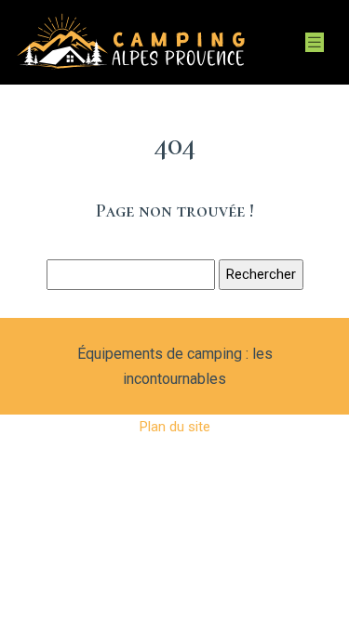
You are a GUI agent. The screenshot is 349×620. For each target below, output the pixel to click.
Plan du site (175, 426)
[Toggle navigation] (314, 42)
